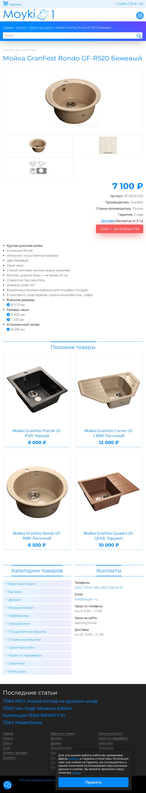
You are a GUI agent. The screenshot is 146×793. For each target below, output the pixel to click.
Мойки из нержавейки (25, 655)
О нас (6, 748)
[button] (7, 785)
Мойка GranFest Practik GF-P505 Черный (37, 433)
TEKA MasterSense (22, 722)
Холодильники (19, 623)
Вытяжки (15, 591)
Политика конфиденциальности (38, 780)
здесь (76, 772)
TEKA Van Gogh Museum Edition (37, 708)
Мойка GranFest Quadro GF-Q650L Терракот (109, 536)
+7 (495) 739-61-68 (129, 4)
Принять (93, 782)
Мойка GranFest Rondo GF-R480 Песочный (37, 536)
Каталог (8, 738)
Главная (8, 733)
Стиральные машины (24, 639)
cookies (73, 758)
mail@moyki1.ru (86, 599)
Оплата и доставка (15, 753)
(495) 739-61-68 (86, 587)
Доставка (108, 221)
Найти (138, 35)
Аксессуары (17, 671)
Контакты (9, 757)
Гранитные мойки (22, 647)
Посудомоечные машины (27, 631)
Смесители (17, 663)
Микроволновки (21, 607)
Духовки (15, 599)
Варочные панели (22, 583)
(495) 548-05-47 (111, 587)
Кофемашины (19, 615)
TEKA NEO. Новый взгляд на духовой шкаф (50, 701)
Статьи (7, 743)
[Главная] (29, 20)
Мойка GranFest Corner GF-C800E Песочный (108, 433)
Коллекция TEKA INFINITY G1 (34, 715)
